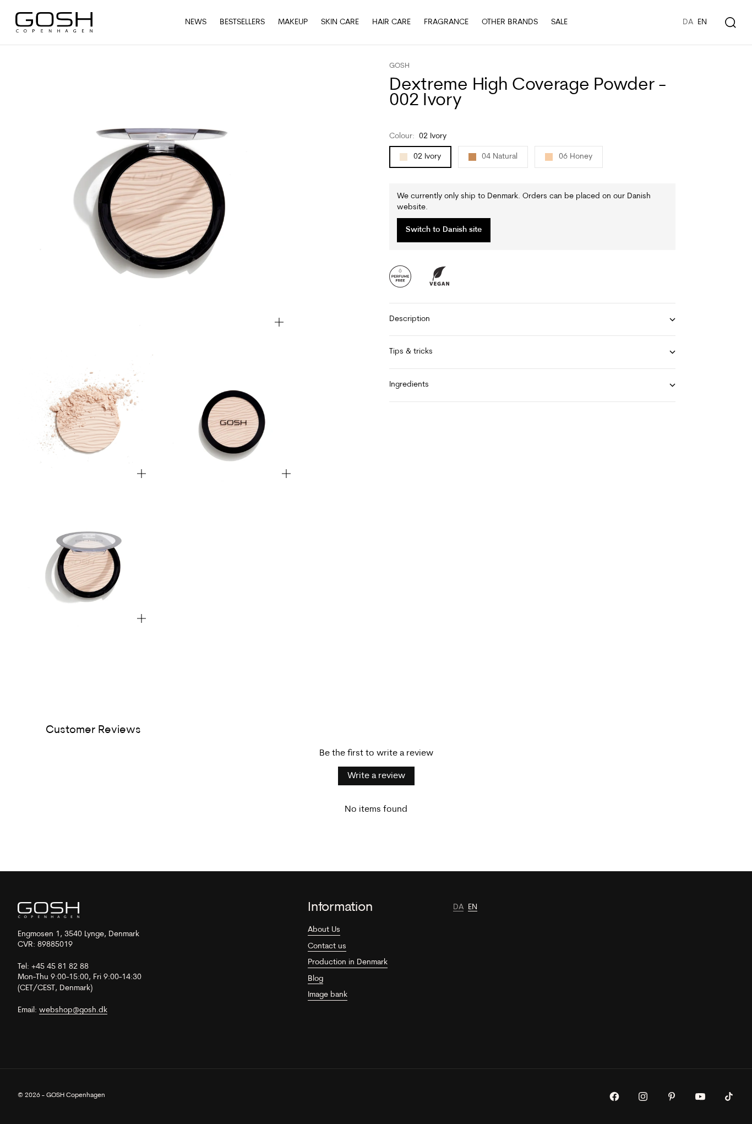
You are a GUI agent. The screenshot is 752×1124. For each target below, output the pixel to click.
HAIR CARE (391, 22)
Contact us (327, 946)
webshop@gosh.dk (73, 1010)
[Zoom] (279, 322)
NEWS (195, 22)
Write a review (376, 776)
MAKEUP (293, 22)
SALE (559, 22)
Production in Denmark (348, 962)
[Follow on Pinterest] (671, 1096)
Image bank (327, 995)
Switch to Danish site (444, 230)
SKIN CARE (340, 22)
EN (702, 22)
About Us (324, 930)
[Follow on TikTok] (728, 1096)
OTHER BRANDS (510, 22)
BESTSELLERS (242, 22)
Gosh (399, 65)
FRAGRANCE (446, 22)
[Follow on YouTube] (700, 1096)
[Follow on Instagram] (643, 1096)
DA (688, 22)
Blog (315, 979)
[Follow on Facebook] (614, 1096)
